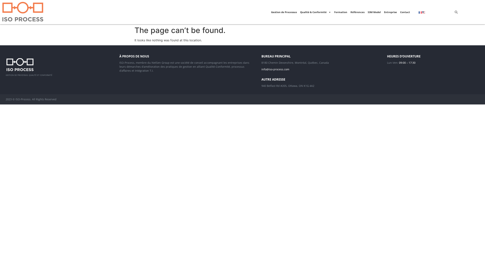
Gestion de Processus (284, 12)
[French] (420, 12)
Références (357, 12)
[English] (424, 12)
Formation (340, 12)
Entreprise (390, 12)
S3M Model (374, 12)
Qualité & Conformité (313, 12)
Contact (405, 12)
